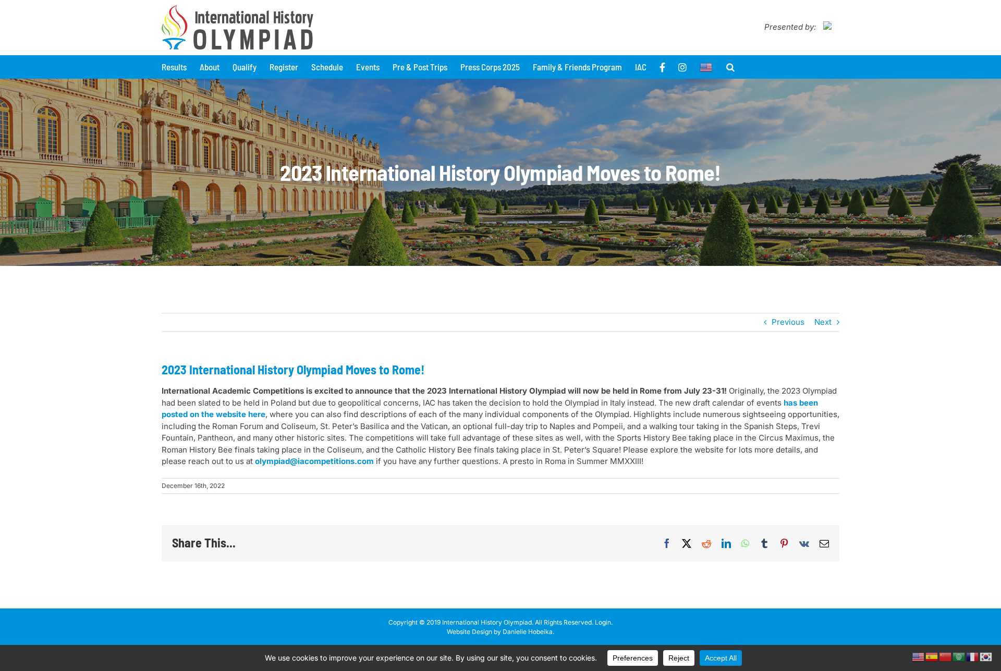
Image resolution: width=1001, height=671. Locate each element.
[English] (706, 67)
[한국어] (986, 656)
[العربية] (959, 656)
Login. (604, 622)
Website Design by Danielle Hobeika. (500, 632)
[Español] (932, 656)
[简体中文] (946, 656)
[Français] (973, 656)
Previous (788, 322)
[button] (730, 67)
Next (823, 322)
